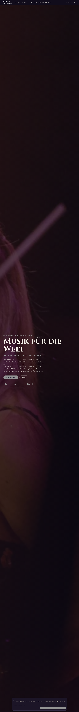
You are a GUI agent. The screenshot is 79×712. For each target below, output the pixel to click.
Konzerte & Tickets (10, 377)
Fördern (44, 2)
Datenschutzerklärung (39, 703)
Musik (35, 2)
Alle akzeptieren (52, 707)
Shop (39, 2)
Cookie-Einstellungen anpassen (19, 705)
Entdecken (24, 2)
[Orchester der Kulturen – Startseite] (7, 2)
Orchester (17, 2)
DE (66, 2)
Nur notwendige (26, 707)
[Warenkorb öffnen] (74, 2)
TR (71, 2)
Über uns (23, 377)
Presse (49, 2)
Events (30, 2)
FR (68, 2)
